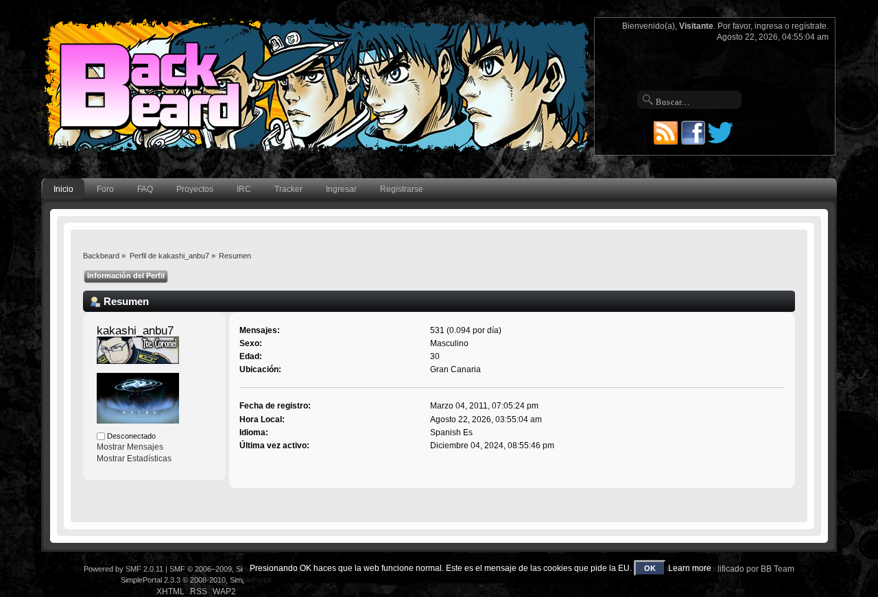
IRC (244, 189)
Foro (105, 189)
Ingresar (341, 189)
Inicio (63, 189)
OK (650, 568)
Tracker (288, 189)
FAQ (145, 189)
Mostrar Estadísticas (134, 458)
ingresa (769, 26)
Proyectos (194, 189)
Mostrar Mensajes (130, 447)
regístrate (809, 26)
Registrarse (401, 189)
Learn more (689, 568)
